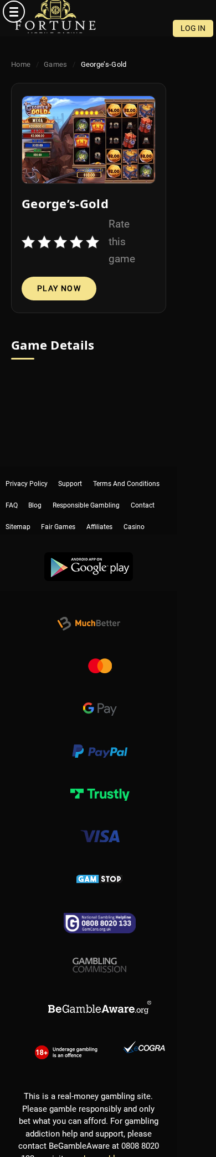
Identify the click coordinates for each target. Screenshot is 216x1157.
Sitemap (18, 507)
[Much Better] (89, 612)
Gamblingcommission (100, 952)
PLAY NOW (59, 288)
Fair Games (58, 507)
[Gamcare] (100, 910)
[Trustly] (100, 782)
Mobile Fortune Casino (55, 16)
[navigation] (108, 12)
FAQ (12, 490)
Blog (35, 490)
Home (20, 64)
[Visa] (100, 824)
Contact (143, 490)
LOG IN (193, 28)
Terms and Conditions (126, 473)
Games (56, 64)
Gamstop (99, 867)
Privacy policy (27, 473)
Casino (134, 507)
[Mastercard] (100, 654)
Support (70, 473)
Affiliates (99, 507)
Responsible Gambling (86, 490)
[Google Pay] (100, 697)
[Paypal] (100, 739)
